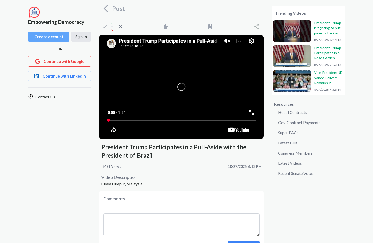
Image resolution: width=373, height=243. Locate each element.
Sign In (81, 36)
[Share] (256, 27)
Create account (48, 36)
